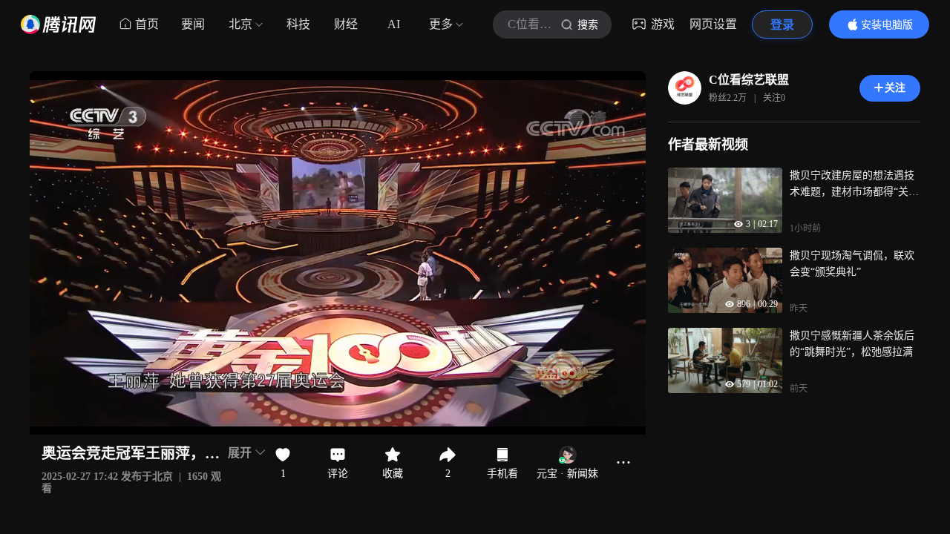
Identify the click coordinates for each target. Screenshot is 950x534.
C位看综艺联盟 (749, 79)
